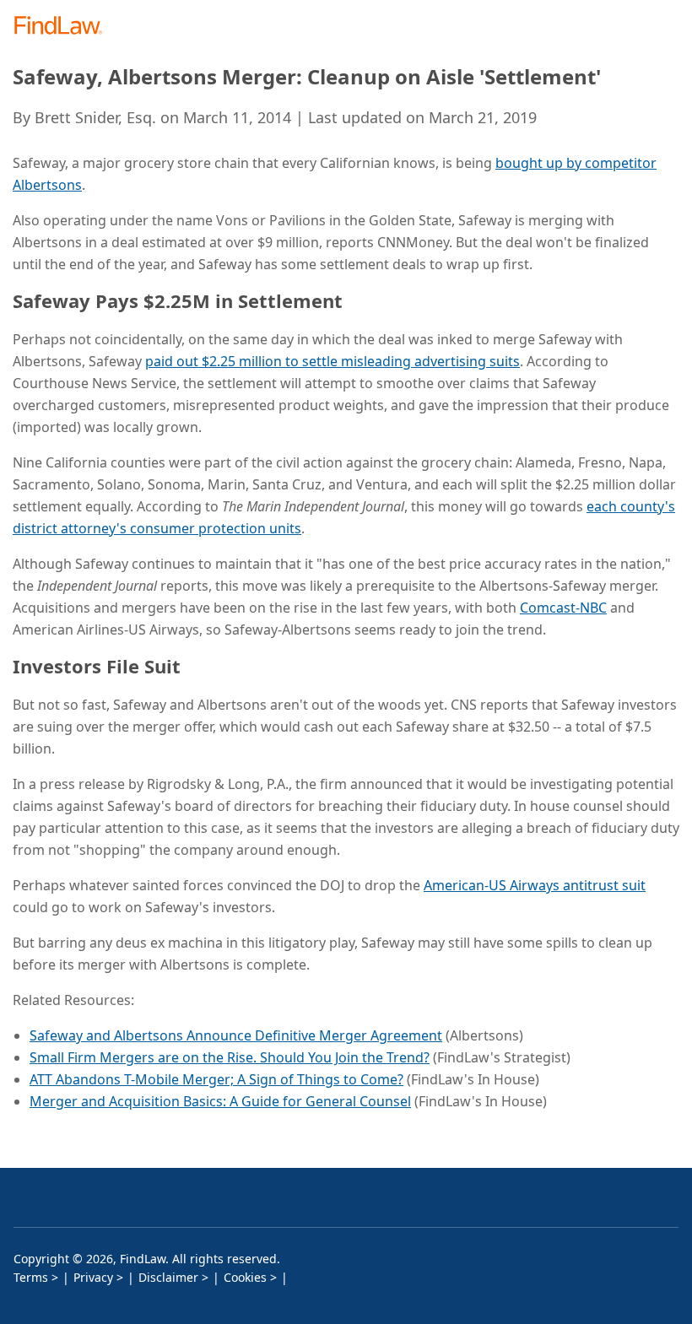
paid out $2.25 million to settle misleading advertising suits (332, 361)
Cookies (245, 1277)
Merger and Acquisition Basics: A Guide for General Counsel (220, 1101)
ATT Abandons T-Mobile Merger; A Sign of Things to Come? (216, 1079)
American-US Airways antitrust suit (535, 885)
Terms (31, 1277)
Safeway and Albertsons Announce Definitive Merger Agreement (236, 1035)
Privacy (93, 1277)
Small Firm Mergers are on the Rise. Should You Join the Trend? (230, 1057)
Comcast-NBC (563, 607)
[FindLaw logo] (64, 26)
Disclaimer (168, 1277)
